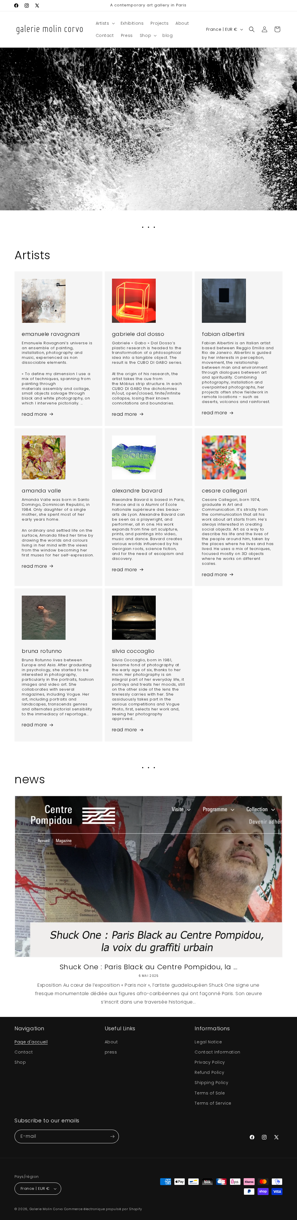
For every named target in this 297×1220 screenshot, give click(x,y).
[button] (104, 23)
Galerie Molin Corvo (46, 1209)
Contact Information (217, 1052)
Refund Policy (209, 1072)
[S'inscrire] (112, 1136)
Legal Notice (208, 1042)
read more (34, 414)
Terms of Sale (210, 1093)
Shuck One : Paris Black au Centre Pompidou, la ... (149, 966)
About (111, 1042)
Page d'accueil (31, 1042)
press (111, 1052)
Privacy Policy (210, 1062)
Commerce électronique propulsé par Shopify (103, 1209)
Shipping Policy (211, 1082)
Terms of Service (213, 1103)
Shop (20, 1062)
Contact (24, 1052)
